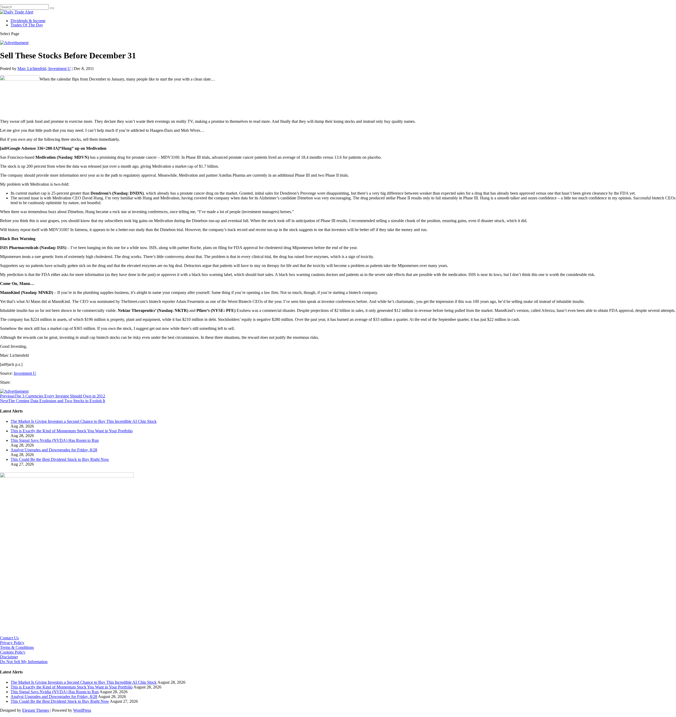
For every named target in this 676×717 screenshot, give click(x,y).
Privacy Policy (12, 642)
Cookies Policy (12, 652)
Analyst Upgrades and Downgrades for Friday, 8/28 (54, 450)
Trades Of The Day (27, 25)
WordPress (82, 710)
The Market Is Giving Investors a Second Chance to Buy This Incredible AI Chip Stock (84, 421)
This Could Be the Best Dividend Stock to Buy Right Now (60, 459)
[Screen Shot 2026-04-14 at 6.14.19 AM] (67, 476)
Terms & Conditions (17, 647)
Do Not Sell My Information (24, 661)
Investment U (25, 373)
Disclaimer (9, 657)
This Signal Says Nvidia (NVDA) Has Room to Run (55, 440)
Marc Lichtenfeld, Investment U (44, 68)
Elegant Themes (35, 710)
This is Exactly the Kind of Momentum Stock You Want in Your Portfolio (72, 431)
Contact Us (9, 638)
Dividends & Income (28, 20)
